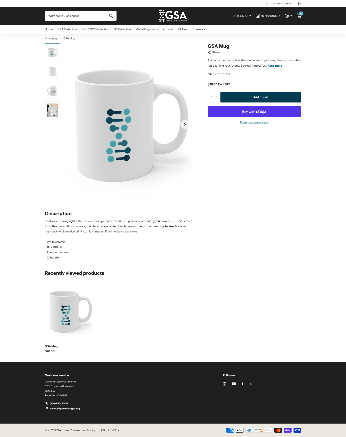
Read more (275, 65)
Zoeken (111, 16)
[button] (185, 124)
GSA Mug (51, 346)
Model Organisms (147, 29)
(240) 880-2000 (59, 403)
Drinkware (198, 29)
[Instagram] (224, 383)
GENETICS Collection (95, 29)
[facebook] (242, 384)
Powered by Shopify (82, 430)
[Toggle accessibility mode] (299, 3)
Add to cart (261, 97)
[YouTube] (234, 384)
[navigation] (52, 52)
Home (49, 29)
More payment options (254, 122)
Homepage (51, 38)
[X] (250, 384)
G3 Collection (122, 29)
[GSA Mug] (69, 311)
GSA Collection (67, 29)
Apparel (168, 29)
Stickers (182, 29)
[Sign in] (288, 15)
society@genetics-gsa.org (65, 408)
